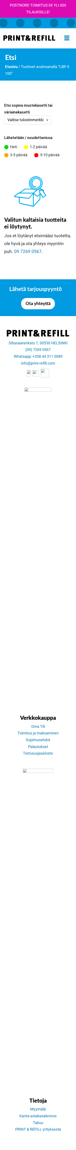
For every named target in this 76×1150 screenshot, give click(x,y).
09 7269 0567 (28, 251)
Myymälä (38, 1109)
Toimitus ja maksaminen (38, 733)
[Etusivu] (29, 37)
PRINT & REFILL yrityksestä (38, 1129)
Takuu (38, 1123)
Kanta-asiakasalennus (38, 1116)
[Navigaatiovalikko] (67, 38)
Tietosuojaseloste (38, 753)
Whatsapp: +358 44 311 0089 (38, 356)
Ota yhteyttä (38, 303)
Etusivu (11, 67)
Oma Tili (38, 726)
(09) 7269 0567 (38, 350)
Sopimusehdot (38, 740)
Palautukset (38, 747)
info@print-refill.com (38, 363)
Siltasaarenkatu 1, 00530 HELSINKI (38, 343)
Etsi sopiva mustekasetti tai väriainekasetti (28, 108)
